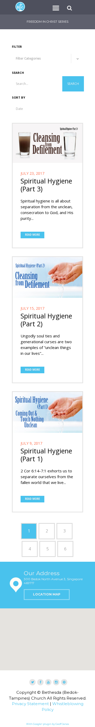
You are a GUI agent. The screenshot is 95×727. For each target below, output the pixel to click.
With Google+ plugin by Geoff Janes (47, 724)
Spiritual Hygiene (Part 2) (46, 320)
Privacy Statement (30, 703)
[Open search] (70, 8)
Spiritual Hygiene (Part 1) (46, 455)
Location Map (46, 594)
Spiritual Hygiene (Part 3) (46, 185)
